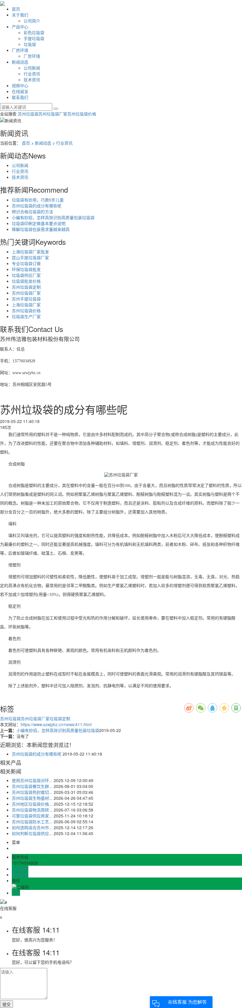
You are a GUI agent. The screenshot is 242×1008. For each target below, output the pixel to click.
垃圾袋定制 (60, 718)
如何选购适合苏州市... (32, 827)
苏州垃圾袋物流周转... (32, 810)
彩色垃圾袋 (34, 32)
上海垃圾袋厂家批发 (30, 252)
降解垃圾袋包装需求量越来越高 (41, 229)
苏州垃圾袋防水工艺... (32, 821)
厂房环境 (20, 50)
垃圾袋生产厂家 (26, 316)
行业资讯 (32, 74)
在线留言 (20, 91)
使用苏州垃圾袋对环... (32, 780)
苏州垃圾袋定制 (26, 287)
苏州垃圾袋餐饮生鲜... (32, 786)
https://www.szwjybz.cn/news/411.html (56, 724)
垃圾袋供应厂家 (26, 275)
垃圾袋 (30, 44)
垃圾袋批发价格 (26, 281)
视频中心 (20, 85)
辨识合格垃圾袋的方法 (32, 211)
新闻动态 (20, 62)
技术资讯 (32, 79)
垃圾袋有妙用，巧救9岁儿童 (38, 200)
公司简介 (32, 21)
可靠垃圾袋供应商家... (32, 816)
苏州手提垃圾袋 (26, 299)
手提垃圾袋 (34, 38)
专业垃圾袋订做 (26, 263)
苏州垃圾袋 (28, 114)
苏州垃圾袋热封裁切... (32, 792)
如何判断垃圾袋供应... (32, 833)
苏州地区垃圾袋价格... (32, 804)
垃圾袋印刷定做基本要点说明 (39, 223)
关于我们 (20, 15)
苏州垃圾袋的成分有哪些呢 (36, 206)
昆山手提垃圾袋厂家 (30, 257)
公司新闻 (32, 68)
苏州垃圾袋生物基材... (32, 798)
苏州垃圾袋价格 (81, 114)
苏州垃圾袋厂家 (52, 114)
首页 (16, 9)
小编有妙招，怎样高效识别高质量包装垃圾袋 (53, 217)
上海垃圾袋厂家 (26, 305)
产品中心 (20, 26)
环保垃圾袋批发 (26, 269)
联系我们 (20, 97)
